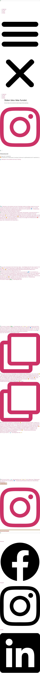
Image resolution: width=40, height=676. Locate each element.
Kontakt (3, 12)
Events (3, 11)
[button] (20, 54)
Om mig (3, 10)
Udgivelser (4, 9)
